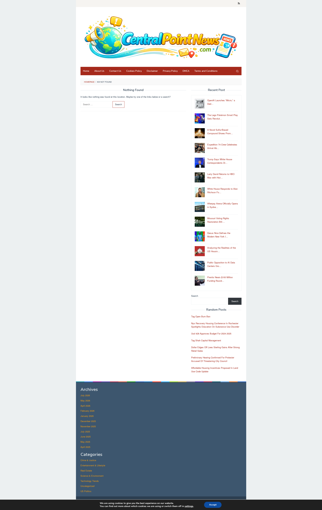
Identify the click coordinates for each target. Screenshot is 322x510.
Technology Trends (89, 481)
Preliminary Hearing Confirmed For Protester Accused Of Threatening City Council (212, 359)
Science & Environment (91, 475)
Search (194, 295)
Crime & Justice (88, 460)
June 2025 (85, 436)
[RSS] (238, 3)
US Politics (85, 491)
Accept (213, 504)
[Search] (237, 71)
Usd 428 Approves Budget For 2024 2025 (211, 333)
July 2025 (85, 431)
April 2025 (85, 447)
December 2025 (88, 421)
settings (189, 506)
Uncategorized (87, 486)
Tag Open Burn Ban (200, 316)
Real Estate (86, 470)
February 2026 (87, 410)
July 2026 (85, 395)
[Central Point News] (160, 37)
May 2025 (85, 441)
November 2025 (88, 426)
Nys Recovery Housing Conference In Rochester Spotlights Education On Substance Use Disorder (215, 325)
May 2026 (85, 400)
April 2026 (85, 405)
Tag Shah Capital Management (206, 340)
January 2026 (87, 416)
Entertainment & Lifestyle (92, 465)
